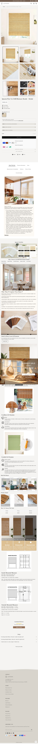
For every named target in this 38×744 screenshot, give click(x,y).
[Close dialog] (2, 361)
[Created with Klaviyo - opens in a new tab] (19, 384)
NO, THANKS (28, 379)
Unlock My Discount (28, 374)
